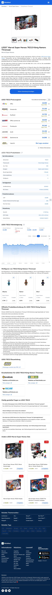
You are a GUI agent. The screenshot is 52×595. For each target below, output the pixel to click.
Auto (40, 528)
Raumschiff (4, 531)
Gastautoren (4, 553)
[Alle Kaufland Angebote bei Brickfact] (5, 115)
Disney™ (28, 516)
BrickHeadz (28, 518)
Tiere (36, 528)
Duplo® (15, 518)
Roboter (9, 531)
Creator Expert (29, 520)
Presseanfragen (5, 558)
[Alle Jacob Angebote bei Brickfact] (5, 131)
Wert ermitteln (17, 568)
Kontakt (3, 556)
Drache (44, 528)
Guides (27, 551)
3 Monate (34, 236)
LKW (45, 531)
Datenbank (16, 553)
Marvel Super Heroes (43, 163)
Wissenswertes (29, 561)
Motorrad (32, 531)
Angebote (16, 551)
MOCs (27, 563)
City (15, 516)
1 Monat (29, 236)
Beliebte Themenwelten (10, 512)
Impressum (4, 561)
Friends (40, 520)
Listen (27, 565)
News (15, 567)
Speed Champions (6, 518)
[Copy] (22, 152)
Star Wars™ (41, 516)
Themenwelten (17, 558)
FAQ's (3, 554)
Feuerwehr (23, 531)
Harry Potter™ (41, 518)
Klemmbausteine (30, 560)
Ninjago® (4, 520)
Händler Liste (17, 559)
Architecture (4, 516)
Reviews (28, 556)
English (40, 560)
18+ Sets (16, 563)
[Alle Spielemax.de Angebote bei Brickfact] (5, 137)
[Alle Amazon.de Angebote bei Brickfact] (5, 109)
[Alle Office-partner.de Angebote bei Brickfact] (5, 120)
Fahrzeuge (31, 528)
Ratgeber (28, 554)
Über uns (4, 551)
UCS (21, 528)
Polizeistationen (16, 531)
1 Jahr (38, 236)
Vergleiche (28, 558)
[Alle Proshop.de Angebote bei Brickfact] (5, 126)
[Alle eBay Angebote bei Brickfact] (5, 103)
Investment (28, 553)
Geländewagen (39, 531)
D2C (3, 528)
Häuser (28, 531)
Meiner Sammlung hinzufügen (26, 91)
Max (49, 236)
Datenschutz (4, 560)
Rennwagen (16, 528)
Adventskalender (9, 528)
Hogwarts (25, 528)
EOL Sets (16, 561)
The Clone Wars (5, 533)
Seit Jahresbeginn (44, 236)
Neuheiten (16, 565)
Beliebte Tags (6, 525)
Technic (15, 520)
